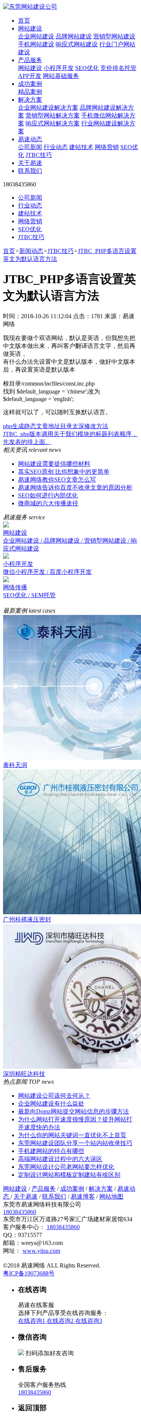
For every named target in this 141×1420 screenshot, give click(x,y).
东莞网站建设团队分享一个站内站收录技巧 (75, 1143)
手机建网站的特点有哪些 (51, 1151)
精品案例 (30, 91)
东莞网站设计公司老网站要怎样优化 (66, 1167)
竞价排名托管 (118, 68)
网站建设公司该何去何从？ (54, 1095)
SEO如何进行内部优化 (48, 495)
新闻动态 (31, 251)
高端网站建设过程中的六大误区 (60, 1159)
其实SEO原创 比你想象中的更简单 (63, 471)
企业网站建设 (36, 36)
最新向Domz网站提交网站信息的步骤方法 (73, 1111)
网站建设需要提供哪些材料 (54, 464)
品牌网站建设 (74, 36)
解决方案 (30, 99)
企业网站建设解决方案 (48, 107)
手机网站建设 (36, 44)
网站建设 (30, 28)
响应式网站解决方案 (53, 123)
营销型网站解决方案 (53, 115)
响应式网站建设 (77, 44)
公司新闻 (30, 147)
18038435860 (19, 1212)
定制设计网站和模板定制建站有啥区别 (69, 1174)
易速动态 (30, 139)
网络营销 (107, 147)
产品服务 (30, 60)
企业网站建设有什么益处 (51, 1103)
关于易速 (30, 163)
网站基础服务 (61, 76)
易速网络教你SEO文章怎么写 (57, 479)
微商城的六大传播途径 (48, 503)
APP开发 (29, 76)
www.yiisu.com (41, 1251)
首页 (24, 20)
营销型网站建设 (114, 36)
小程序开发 (59, 68)
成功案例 (30, 84)
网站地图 (111, 1196)
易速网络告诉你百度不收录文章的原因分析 (75, 487)
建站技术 (81, 147)
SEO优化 (87, 68)
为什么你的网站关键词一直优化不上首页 (72, 1135)
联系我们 (30, 171)
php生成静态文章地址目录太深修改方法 (55, 426)
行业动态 (56, 147)
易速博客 (83, 1196)
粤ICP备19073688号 (29, 1273)
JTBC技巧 (39, 155)
